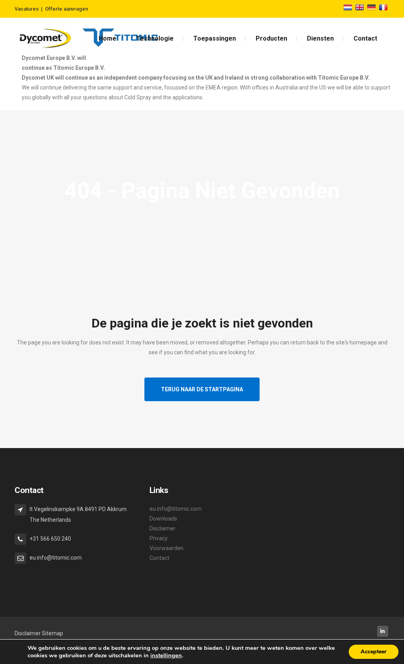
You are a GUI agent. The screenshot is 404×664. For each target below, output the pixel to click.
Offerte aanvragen (66, 9)
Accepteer (374, 651)
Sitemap (52, 633)
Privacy (159, 538)
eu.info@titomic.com (176, 509)
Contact (159, 558)
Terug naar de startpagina (202, 389)
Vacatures (27, 9)
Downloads (163, 518)
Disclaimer (163, 528)
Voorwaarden (166, 548)
